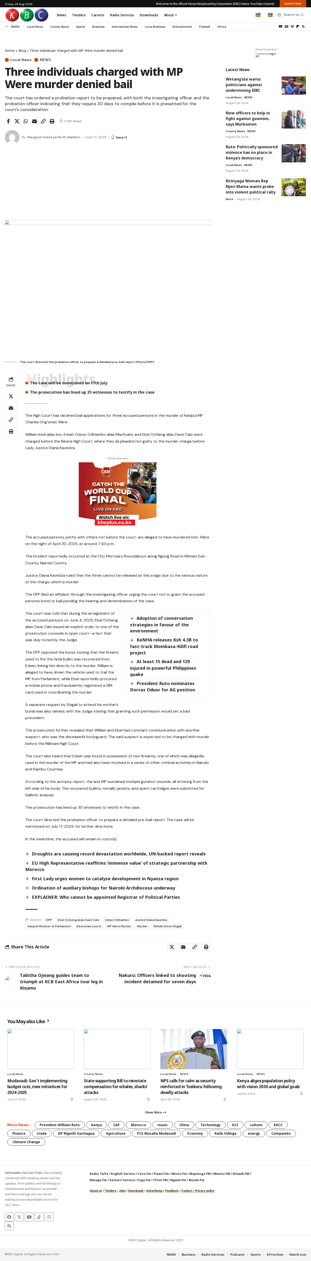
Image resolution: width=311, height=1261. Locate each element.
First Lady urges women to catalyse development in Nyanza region (106, 878)
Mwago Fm (98, 1180)
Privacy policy (205, 1191)
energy (254, 1133)
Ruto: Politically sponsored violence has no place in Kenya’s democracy (252, 152)
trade (42, 1133)
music (162, 1124)
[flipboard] (298, 26)
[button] (248, 15)
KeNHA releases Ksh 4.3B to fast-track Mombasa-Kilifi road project (164, 646)
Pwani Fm (161, 1173)
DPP (49, 920)
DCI (235, 1124)
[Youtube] (29, 1217)
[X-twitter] (19, 1217)
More (229, 199)
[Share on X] (17, 121)
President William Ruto (60, 1124)
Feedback (172, 1191)
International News (125, 26)
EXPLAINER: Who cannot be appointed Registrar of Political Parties (106, 897)
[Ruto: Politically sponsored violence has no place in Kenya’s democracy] (294, 153)
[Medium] (292, 26)
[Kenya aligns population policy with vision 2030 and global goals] (270, 1049)
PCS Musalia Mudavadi (156, 1133)
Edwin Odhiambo (117, 920)
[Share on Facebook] (8, 121)
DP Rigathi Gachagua (76, 1133)
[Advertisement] (108, 183)
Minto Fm (179, 1173)
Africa (221, 26)
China (184, 1124)
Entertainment (182, 26)
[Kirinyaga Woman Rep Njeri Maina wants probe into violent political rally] (294, 187)
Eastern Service (122, 1180)
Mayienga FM (200, 1173)
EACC (278, 1124)
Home (10, 50)
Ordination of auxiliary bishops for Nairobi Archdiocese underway (103, 888)
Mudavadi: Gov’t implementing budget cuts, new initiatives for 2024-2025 (37, 1086)
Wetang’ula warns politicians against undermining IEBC (244, 84)
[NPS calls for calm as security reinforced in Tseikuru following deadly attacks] (193, 1049)
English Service (123, 1173)
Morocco (138, 1124)
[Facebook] (9, 1217)
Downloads (136, 1191)
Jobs (122, 1191)
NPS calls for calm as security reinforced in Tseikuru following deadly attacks (191, 1086)
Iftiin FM (160, 1180)
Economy (195, 1133)
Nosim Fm (196, 1180)
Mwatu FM (221, 1173)
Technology (210, 1124)
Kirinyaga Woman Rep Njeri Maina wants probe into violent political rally (251, 186)
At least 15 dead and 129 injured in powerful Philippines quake (163, 667)
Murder (142, 926)
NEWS (15, 26)
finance (19, 1133)
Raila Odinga (225, 1133)
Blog (22, 50)
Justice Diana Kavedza (151, 920)
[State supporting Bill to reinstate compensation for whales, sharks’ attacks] (117, 1049)
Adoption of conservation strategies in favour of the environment (161, 624)
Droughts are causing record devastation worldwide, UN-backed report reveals (119, 854)
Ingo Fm (144, 1180)
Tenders (110, 1191)
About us (96, 1191)
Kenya (96, 1124)
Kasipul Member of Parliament (49, 926)
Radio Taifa (99, 1173)
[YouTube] (280, 26)
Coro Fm (144, 1173)
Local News (35, 26)
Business (98, 26)
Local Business (155, 26)
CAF (116, 1124)
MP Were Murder (119, 926)
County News (59, 26)
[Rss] (303, 26)
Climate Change (26, 1142)
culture (256, 1124)
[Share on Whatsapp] (25, 121)
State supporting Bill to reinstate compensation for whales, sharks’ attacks (115, 1086)
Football (204, 26)
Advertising (154, 1191)
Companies (281, 1133)
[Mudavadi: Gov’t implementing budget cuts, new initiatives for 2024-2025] (40, 1049)
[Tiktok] (39, 1217)
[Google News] (286, 26)
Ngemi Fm (178, 1180)
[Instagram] (49, 1217)
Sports (80, 26)
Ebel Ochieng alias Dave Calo (78, 920)
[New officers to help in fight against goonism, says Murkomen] (294, 119)
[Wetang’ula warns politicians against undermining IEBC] (294, 85)
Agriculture (116, 1133)
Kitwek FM (241, 1173)
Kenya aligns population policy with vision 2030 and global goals (268, 1083)
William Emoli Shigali (167, 926)
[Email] (34, 121)
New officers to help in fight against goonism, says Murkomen (248, 118)
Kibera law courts (89, 926)
